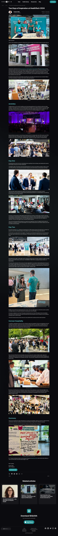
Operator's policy (33, 528)
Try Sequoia (53, 1)
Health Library (26, 1)
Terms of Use (24, 530)
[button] (7, 529)
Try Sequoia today (13, 469)
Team (19, 1)
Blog (40, 1)
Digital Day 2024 (34, 458)
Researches (34, 1)
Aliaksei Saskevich (42, 68)
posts (18, 229)
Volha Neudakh (29, 68)
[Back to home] (7, 2)
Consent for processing (33, 529)
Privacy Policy (24, 531)
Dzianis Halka (17, 11)
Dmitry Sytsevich (23, 68)
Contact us (24, 529)
